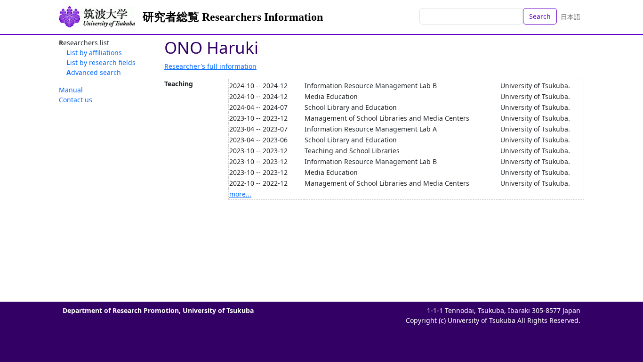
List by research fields (101, 62)
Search (540, 16)
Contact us (75, 99)
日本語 (570, 16)
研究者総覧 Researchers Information (233, 17)
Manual (71, 89)
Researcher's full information (210, 66)
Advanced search (93, 72)
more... (240, 193)
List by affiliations (94, 52)
